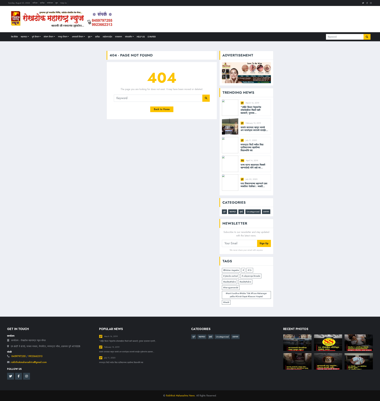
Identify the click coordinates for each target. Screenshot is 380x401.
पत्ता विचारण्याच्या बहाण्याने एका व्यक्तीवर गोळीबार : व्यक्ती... (254, 185)
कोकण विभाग (48, 36)
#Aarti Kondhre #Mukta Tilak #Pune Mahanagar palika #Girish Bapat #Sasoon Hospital (246, 295)
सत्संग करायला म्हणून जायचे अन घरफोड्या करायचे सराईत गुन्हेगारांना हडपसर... (126, 351)
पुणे (242, 103)
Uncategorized (253, 211)
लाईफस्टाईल (107, 36)
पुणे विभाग (35, 36)
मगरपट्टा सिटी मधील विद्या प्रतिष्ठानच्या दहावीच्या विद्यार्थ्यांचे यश (252, 147)
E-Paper (152, 36)
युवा (56, 2)
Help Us (63, 2)
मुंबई (241, 211)
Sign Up (264, 243)
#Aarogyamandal (230, 287)
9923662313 (35, 356)
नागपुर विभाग (62, 36)
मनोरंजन (50, 2)
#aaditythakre (245, 281)
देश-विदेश (14, 36)
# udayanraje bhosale (251, 275)
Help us (141, 36)
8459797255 (18, 356)
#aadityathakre (229, 281)
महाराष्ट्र (24, 36)
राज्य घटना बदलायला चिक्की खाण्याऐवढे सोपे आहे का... (253, 166)
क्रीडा (42, 2)
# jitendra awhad (230, 275)
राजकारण (118, 36)
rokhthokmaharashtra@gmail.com (29, 362)
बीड (242, 160)
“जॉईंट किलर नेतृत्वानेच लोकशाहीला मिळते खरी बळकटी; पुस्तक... (251, 110)
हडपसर (266, 211)
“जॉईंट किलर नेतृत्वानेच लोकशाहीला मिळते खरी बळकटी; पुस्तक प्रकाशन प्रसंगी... (127, 341)
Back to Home (162, 109)
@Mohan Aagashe (231, 270)
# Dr (250, 270)
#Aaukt (226, 302)
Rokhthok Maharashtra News (180, 395)
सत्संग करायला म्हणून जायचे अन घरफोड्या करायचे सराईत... (254, 129)
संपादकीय (128, 36)
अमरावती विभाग (77, 36)
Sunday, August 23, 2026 (19, 2)
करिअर (35, 2)
